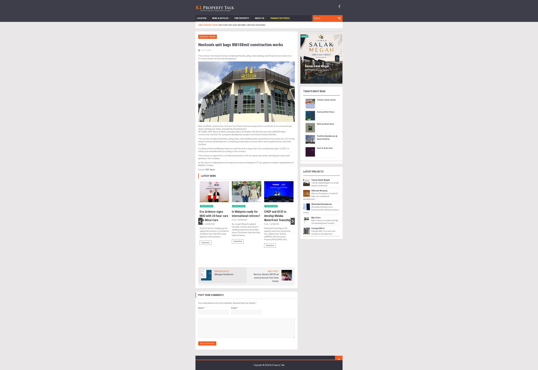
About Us (259, 18)
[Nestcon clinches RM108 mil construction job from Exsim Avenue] (286, 275)
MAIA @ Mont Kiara (325, 124)
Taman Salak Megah (317, 66)
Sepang (304, 36)
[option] (214, 214)
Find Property (241, 18)
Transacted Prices (280, 18)
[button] (200, 221)
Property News (207, 37)
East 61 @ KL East (325, 148)
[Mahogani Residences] (206, 275)
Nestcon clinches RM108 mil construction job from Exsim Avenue (266, 277)
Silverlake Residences (321, 204)
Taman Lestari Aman (326, 100)
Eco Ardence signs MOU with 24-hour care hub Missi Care (214, 216)
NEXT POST (273, 271)
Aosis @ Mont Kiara (325, 112)
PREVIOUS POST (221, 271)
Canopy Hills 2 (317, 228)
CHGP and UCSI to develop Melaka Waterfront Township (277, 216)
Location (201, 18)
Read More (205, 243)
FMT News (210, 170)
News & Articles (220, 18)
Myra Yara (316, 217)
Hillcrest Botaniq (319, 191)
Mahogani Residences (223, 274)
